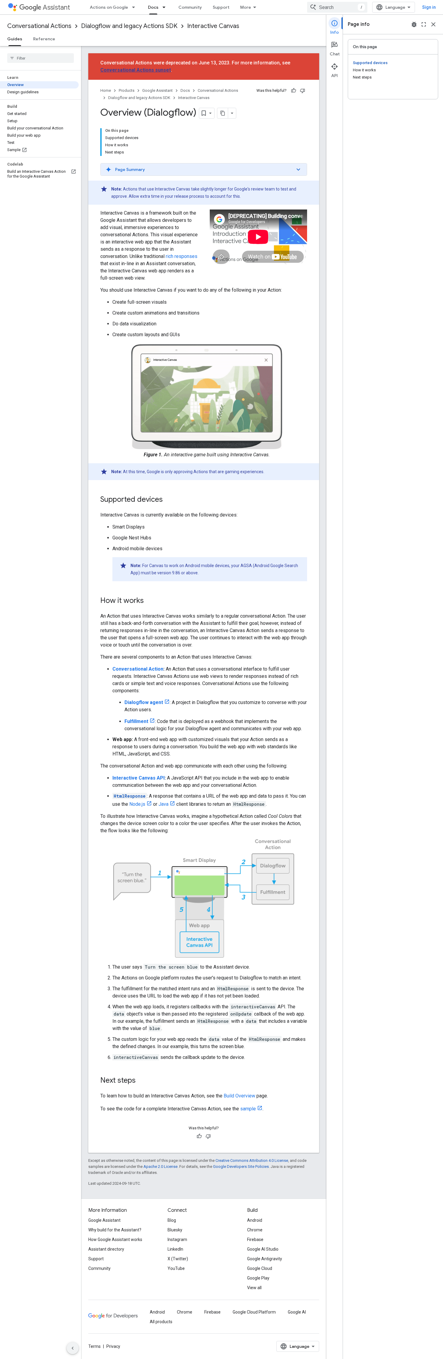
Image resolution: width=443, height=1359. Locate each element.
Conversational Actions (39, 26)
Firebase (255, 1239)
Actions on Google (109, 7)
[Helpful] (293, 90)
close (433, 24)
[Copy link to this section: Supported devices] (169, 500)
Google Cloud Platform (254, 1312)
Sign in (429, 7)
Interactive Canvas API (138, 778)
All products (161, 1321)
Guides (14, 39)
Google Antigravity (264, 1258)
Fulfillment (136, 721)
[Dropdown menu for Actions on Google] (135, 7)
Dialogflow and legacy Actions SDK (129, 26)
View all (254, 1287)
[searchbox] (40, 58)
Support (221, 7)
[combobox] (337, 7)
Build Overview (239, 1096)
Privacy (113, 1346)
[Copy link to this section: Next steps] (142, 1080)
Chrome (254, 1229)
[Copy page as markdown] (222, 113)
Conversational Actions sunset (135, 70)
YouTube (176, 1268)
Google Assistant (157, 90)
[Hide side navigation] (73, 1348)
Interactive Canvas (213, 26)
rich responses (181, 256)
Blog (172, 1220)
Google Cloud (259, 1268)
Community (190, 7)
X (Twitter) (178, 1258)
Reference (44, 39)
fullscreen (423, 24)
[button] (204, 169)
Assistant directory (106, 1249)
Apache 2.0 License (160, 1166)
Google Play (258, 1278)
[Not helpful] (302, 90)
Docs (153, 7)
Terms (94, 1346)
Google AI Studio (262, 1249)
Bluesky (175, 1229)
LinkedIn (175, 1249)
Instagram (177, 1239)
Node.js (137, 804)
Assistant (56, 7)
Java (163, 804)
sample (248, 1109)
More (245, 7)
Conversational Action (137, 669)
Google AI (297, 1312)
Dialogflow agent (143, 702)
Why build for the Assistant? (114, 1229)
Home (105, 90)
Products (126, 90)
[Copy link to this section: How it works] (150, 601)
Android (254, 1220)
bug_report (414, 24)
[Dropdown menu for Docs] (166, 7)
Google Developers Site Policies (241, 1166)
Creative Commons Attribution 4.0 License (251, 1160)
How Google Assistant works (115, 1239)
